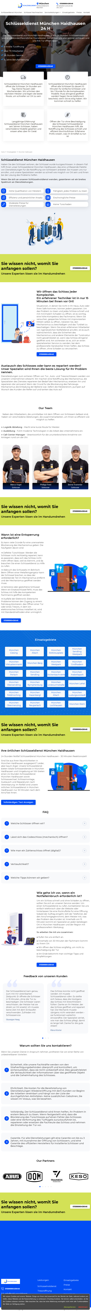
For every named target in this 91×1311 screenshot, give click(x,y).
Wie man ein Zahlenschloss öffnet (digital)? (36, 850)
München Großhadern (77, 663)
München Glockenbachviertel (56, 673)
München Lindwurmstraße (56, 683)
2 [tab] (45, 1038)
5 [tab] (51, 1186)
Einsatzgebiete (68, 12)
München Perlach (14, 673)
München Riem (77, 704)
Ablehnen (83, 1307)
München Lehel (77, 683)
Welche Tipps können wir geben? (30, 877)
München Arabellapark (77, 673)
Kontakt (86, 12)
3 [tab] (48, 1038)
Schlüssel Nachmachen (33, 12)
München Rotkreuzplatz (56, 651)
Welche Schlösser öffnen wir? (28, 823)
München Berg (35, 663)
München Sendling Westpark (77, 651)
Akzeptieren (70, 1307)
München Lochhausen (56, 704)
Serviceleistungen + (53, 12)
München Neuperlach (35, 704)
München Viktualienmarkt (14, 663)
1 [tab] (42, 1038)
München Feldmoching (14, 693)
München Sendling (35, 673)
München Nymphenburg (35, 683)
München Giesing (14, 651)
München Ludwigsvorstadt (77, 693)
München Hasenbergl (35, 693)
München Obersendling (14, 683)
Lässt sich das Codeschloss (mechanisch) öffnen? (39, 837)
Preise (79, 12)
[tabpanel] (23, 1003)
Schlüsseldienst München (11, 12)
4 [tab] (48, 1186)
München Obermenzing (14, 704)
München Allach (35, 651)
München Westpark (56, 663)
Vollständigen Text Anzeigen (18, 802)
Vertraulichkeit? (20, 864)
